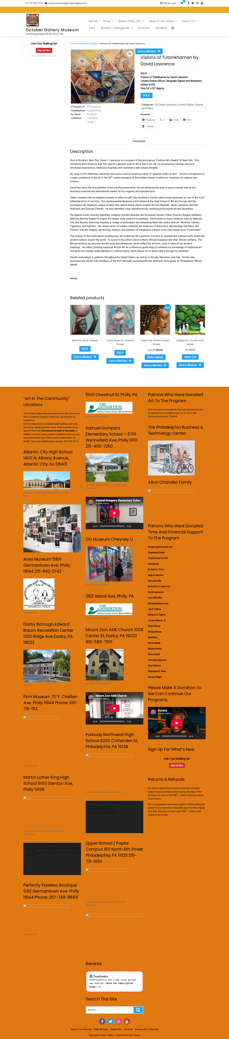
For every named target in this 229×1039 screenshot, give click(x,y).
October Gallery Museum (52, 29)
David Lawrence (167, 104)
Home (93, 21)
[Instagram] (197, 3)
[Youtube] (202, 3)
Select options (155, 357)
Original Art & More (88, 43)
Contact (144, 28)
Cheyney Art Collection (146, 1029)
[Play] (89, 526)
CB (156, 104)
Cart (92, 28)
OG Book (128, 1029)
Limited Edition (185, 104)
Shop (107, 21)
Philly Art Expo (101, 1029)
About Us (188, 21)
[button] (130, 54)
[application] (52, 859)
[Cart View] (181, 3)
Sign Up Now (44, 50)
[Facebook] (188, 3)
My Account (170, 3)
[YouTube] (127, 1021)
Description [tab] (139, 141)
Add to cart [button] (190, 357)
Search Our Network (81, 1029)
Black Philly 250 (130, 21)
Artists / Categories (115, 28)
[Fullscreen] (139, 526)
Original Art (116, 1029)
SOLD (146, 95)
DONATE (161, 28)
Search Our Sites (161, 21)
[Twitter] (192, 3)
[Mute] (134, 526)
